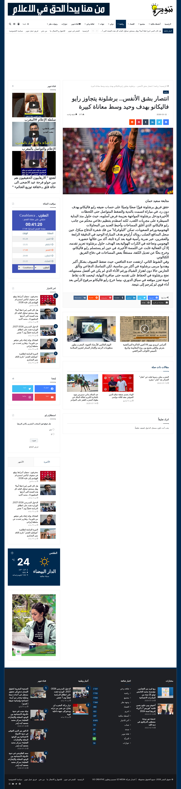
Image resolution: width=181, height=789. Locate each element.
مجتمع (142, 24)
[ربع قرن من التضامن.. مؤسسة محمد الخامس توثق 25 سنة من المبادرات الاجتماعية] (165, 692)
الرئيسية (168, 24)
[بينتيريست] (139, 122)
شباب (126, 725)
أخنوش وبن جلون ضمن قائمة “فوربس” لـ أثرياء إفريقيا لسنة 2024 (146, 708)
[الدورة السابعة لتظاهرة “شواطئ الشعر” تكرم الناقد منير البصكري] (48, 357)
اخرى (127, 711)
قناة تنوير (75, 24)
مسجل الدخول (151, 428)
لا (51, 434)
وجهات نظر (53, 24)
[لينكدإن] (152, 122)
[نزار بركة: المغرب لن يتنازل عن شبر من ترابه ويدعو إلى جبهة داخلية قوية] (80, 709)
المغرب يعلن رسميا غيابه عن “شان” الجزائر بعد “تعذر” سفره (154, 378)
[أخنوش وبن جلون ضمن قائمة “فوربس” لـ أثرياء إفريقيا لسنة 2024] (165, 709)
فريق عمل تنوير (32, 31)
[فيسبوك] (166, 122)
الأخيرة (47, 461)
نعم (50, 429)
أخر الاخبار (124, 720)
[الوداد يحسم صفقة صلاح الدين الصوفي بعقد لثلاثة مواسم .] (117, 383)
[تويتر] (159, 122)
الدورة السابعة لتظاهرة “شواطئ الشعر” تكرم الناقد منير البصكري (26, 356)
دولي (112, 24)
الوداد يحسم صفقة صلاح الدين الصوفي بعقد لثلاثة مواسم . (121, 395)
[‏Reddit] (132, 122)
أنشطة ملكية (155, 24)
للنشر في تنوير (74, 31)
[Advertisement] (90, 55)
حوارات (64, 24)
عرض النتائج (34, 447)
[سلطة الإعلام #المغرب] (34, 105)
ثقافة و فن (90, 24)
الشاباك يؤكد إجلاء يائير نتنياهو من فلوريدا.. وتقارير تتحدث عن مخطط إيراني (25, 343)
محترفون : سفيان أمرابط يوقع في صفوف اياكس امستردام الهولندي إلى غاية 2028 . (25, 299)
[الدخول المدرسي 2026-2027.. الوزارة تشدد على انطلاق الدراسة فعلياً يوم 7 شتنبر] (48, 330)
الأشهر (21, 461)
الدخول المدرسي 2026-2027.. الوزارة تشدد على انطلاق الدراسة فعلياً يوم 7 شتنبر (128, 31)
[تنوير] (162, 10)
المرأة (126, 738)
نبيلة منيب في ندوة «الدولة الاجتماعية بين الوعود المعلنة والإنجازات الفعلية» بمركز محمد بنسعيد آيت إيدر (18, 717)
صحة (127, 729)
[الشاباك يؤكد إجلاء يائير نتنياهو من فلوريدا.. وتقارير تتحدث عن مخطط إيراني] (48, 344)
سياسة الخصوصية (16, 31)
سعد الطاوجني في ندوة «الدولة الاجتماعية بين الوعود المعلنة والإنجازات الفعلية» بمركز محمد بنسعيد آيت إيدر (18, 759)
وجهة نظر (125, 702)
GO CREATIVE (98, 779)
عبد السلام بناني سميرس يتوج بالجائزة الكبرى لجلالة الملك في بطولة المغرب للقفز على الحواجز (84, 397)
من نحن (44, 31)
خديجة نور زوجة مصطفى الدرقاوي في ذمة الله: (146, 722)
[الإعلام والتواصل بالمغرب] (34, 134)
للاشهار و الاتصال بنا (57, 31)
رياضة (121, 24)
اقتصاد (132, 24)
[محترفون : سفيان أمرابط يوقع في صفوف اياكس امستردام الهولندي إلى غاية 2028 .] (48, 300)
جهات (102, 24)
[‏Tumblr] (145, 122)
